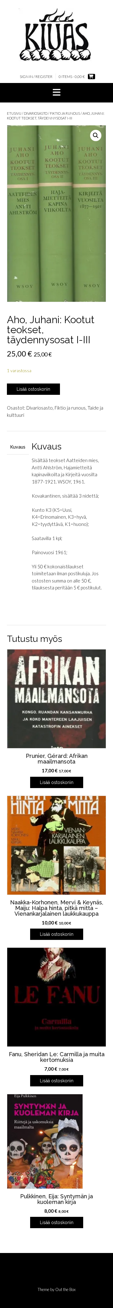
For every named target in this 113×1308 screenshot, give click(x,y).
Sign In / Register (36, 76)
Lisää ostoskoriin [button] (56, 782)
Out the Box (65, 1289)
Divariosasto (35, 113)
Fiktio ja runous (65, 113)
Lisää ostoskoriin (33, 389)
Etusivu (14, 113)
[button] (56, 92)
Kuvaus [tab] (17, 447)
